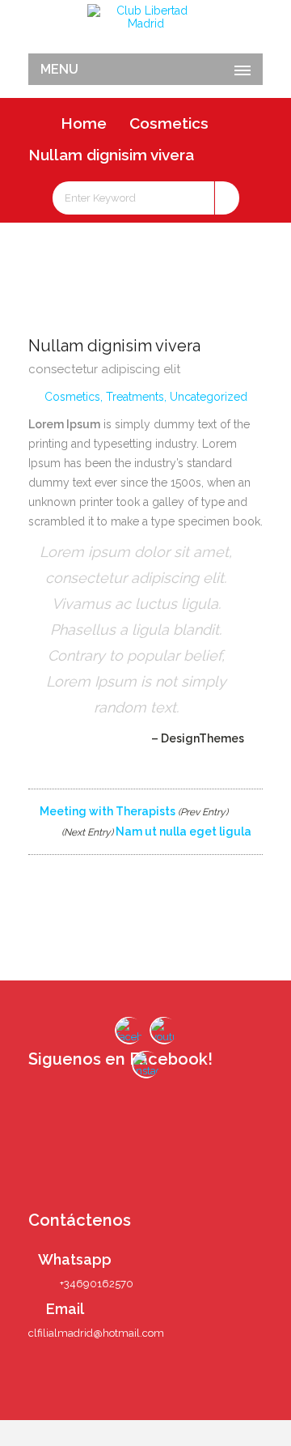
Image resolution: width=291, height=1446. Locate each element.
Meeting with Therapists (132, 811)
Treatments (135, 396)
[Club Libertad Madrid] (145, 17)
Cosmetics (169, 123)
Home (84, 123)
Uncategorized (208, 396)
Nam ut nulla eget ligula (157, 831)
